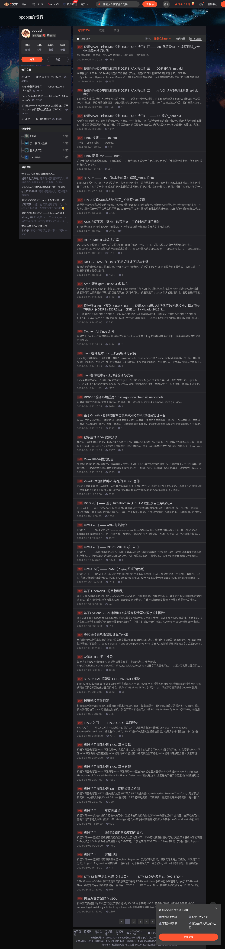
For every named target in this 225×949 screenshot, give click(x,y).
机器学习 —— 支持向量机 (99, 810)
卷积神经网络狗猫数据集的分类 (103, 635)
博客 (23, 4)
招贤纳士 (87, 933)
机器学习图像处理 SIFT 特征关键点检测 (109, 789)
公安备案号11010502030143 (105, 937)
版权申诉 (106, 944)
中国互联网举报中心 (146, 941)
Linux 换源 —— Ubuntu (97, 138)
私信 (58, 59)
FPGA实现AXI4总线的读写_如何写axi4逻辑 (111, 200)
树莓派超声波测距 (93, 701)
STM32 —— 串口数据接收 (41, 118)
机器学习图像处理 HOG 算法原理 (104, 767)
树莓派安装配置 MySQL (97, 898)
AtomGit (54, 4)
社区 (40, 4)
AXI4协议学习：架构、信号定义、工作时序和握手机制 (119, 222)
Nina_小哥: (27, 217)
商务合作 (98, 933)
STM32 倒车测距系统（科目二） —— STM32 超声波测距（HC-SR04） (131, 876)
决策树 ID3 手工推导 (95, 657)
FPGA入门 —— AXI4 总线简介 (102, 525)
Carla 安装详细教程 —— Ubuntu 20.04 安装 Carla (44, 98)
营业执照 (129, 944)
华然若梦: (27, 204)
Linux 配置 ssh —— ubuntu (100, 156)
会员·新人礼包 (183, 4)
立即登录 (188, 937)
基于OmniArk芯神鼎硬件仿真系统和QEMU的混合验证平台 (122, 415)
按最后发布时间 (162, 38)
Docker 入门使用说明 (96, 331)
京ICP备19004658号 (130, 937)
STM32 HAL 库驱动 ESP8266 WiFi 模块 (109, 679)
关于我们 (77, 933)
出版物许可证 (118, 944)
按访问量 (180, 38)
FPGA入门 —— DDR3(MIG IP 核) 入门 (108, 547)
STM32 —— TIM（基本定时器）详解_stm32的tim (116, 178)
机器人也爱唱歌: (30, 178)
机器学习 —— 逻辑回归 (97, 854)
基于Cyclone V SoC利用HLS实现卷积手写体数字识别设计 (121, 613)
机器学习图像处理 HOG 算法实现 (104, 745)
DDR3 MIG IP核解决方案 (98, 240)
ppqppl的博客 (31, 17)
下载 (32, 4)
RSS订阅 (197, 38)
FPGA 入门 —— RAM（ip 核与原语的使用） (112, 569)
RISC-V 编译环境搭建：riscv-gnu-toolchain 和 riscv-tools (120, 397)
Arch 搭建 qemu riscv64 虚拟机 (102, 284)
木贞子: (25, 230)
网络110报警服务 (128, 941)
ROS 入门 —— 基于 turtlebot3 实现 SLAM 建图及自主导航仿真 (125, 503)
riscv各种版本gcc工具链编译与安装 (105, 375)
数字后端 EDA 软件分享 (97, 437)
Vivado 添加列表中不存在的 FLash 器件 (109, 481)
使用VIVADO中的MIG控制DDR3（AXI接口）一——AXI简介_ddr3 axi (129, 116)
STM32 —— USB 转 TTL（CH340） (42, 79)
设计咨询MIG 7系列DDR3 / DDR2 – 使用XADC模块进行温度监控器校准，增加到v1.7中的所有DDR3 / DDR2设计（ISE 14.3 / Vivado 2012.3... (140, 307)
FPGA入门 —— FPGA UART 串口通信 (108, 723)
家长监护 (115, 941)
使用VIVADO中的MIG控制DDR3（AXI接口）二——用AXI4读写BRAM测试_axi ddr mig (139, 92)
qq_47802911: (29, 191)
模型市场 (72, 4)
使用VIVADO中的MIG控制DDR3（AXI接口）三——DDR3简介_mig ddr (131, 68)
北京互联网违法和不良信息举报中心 (93, 941)
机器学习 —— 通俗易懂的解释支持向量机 (110, 832)
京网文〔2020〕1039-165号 (155, 937)
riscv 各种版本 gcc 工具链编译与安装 (107, 353)
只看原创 (85, 38)
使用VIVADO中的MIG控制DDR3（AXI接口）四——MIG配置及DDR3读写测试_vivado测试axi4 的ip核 (139, 48)
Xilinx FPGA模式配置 (96, 459)
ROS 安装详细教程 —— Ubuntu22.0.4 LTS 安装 (42, 88)
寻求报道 (108, 933)
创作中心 (212, 4)
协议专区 (119, 933)
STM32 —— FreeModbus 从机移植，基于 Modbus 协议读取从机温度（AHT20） (44, 109)
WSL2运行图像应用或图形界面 (38, 174)
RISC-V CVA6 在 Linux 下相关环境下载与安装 (113, 262)
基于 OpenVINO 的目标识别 (100, 591)
